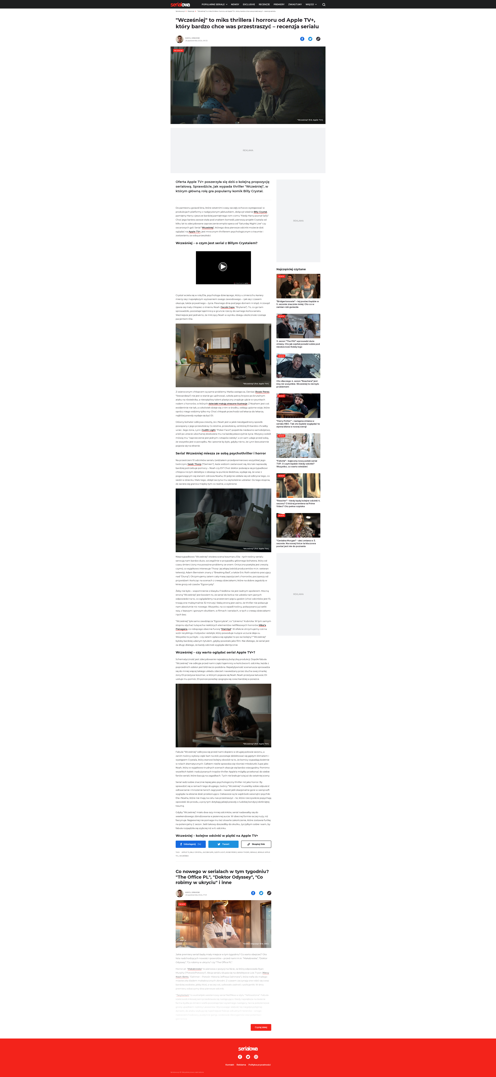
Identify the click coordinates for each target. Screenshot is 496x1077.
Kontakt (230, 1065)
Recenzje (264, 4)
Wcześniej (207, 227)
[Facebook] (240, 1057)
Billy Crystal (260, 212)
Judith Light (208, 430)
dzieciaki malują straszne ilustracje (227, 403)
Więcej (310, 4)
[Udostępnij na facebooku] (302, 39)
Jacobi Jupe (228, 307)
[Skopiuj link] (318, 39)
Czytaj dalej (261, 1027)
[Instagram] (256, 1057)
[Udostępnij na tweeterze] (310, 39)
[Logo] (180, 4)
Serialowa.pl (180, 11)
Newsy (235, 4)
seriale (253, 852)
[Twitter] (248, 1057)
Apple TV (185, 852)
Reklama (241, 1065)
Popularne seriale (213, 4)
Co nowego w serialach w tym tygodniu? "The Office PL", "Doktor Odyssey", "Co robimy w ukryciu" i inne (222, 877)
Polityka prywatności (260, 1065)
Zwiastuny (295, 4)
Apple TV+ (194, 231)
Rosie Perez (262, 391)
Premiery (279, 4)
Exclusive (249, 4)
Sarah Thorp (194, 464)
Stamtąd (226, 629)
